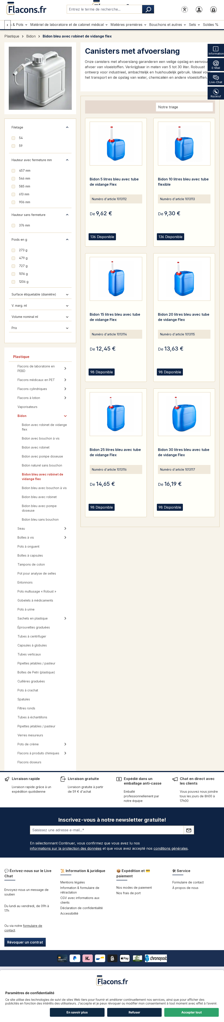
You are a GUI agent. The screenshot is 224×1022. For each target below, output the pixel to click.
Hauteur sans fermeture (29, 215)
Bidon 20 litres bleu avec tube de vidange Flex (183, 317)
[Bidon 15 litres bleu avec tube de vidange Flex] (115, 279)
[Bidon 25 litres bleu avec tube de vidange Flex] (115, 414)
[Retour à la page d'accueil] (26, 8)
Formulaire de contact (188, 882)
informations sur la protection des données (66, 848)
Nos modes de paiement (134, 887)
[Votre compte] (199, 9)
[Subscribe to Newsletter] (189, 830)
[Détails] (105, 242)
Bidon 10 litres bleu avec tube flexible (183, 182)
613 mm (24, 194)
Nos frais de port (128, 893)
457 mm (24, 170)
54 (21, 138)
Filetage (17, 127)
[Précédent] (7, 24)
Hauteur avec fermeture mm (32, 160)
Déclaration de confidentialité (81, 908)
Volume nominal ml (25, 317)
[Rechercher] (148, 9)
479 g (23, 258)
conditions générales (171, 848)
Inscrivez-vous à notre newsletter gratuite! (112, 820)
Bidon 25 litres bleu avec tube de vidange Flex (115, 452)
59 (21, 146)
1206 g (23, 281)
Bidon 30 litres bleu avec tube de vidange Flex (183, 452)
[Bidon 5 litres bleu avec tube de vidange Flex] (115, 143)
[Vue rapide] (94, 242)
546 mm (24, 178)
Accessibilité (69, 913)
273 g (23, 250)
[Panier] (213, 9)
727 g (23, 266)
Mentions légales (72, 882)
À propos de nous (185, 888)
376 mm (24, 225)
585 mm (24, 186)
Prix (14, 328)
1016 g (23, 274)
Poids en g (19, 239)
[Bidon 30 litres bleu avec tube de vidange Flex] (184, 414)
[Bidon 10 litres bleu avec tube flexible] (184, 143)
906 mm (24, 202)
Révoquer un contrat (25, 942)
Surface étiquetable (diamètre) (34, 294)
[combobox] (104, 9)
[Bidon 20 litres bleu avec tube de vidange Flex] (184, 279)
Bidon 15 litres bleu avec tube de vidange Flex (115, 317)
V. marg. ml (19, 305)
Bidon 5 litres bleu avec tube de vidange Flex (114, 182)
